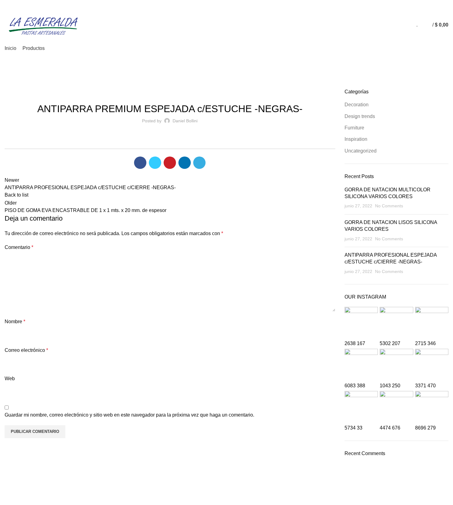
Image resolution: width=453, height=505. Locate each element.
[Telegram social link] (444, 4)
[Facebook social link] (416, 4)
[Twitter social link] (423, 4)
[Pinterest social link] (430, 4)
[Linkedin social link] (437, 4)
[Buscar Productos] (424, 25)
